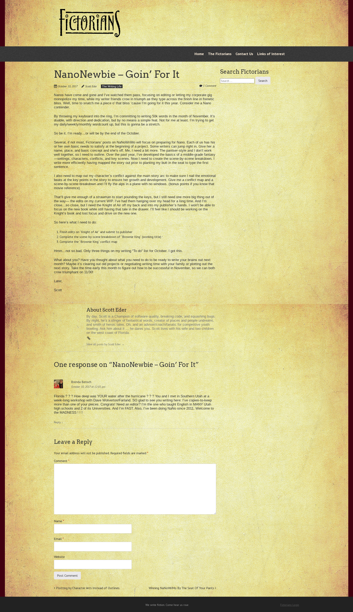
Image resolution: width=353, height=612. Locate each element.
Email (59, 539)
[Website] (88, 338)
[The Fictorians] (89, 34)
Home (199, 53)
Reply (58, 422)
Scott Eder (91, 86)
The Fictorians (219, 53)
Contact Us (244, 53)
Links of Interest (271, 53)
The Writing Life (112, 86)
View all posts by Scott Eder (105, 344)
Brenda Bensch (81, 382)
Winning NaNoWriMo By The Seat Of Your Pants (182, 588)
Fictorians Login (289, 605)
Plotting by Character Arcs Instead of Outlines (87, 588)
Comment (61, 461)
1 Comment (209, 86)
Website (59, 557)
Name (59, 521)
